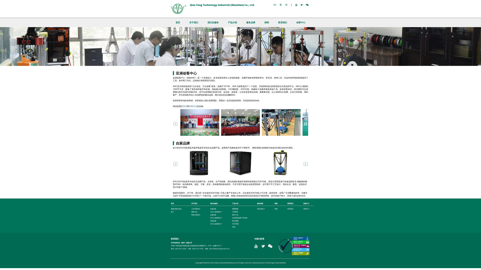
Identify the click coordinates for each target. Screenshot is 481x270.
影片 (172, 212)
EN (274, 4)
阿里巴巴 (193, 106)
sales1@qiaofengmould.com (219, 249)
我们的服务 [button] (213, 22)
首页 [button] (178, 22)
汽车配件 (235, 212)
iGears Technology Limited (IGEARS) (272, 263)
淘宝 (185, 106)
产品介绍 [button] (232, 22)
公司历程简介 (195, 209)
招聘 (266, 22)
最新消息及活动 (176, 209)
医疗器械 (235, 221)
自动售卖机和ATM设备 (239, 218)
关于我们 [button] (193, 22)
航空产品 (235, 215)
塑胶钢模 (235, 209)
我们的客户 (261, 209)
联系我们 (282, 22)
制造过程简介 (195, 215)
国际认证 (194, 212)
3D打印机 (235, 224)
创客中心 (300, 22)
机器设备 (213, 209)
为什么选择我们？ (216, 212)
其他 (233, 227)
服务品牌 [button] (250, 22)
